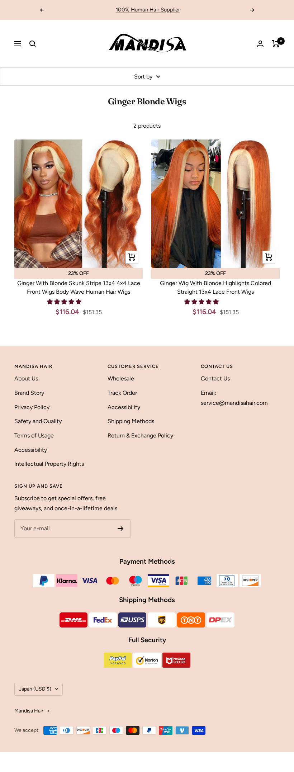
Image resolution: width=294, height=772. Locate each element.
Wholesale (121, 378)
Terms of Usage (34, 435)
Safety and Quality (38, 421)
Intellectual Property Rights (49, 463)
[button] (65, 301)
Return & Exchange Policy (140, 435)
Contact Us (215, 378)
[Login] (260, 44)
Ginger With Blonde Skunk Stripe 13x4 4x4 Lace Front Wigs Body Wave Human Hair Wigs (78, 287)
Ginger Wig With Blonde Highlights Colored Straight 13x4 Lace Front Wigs (215, 287)
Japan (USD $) (35, 689)
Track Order (122, 392)
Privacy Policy (31, 407)
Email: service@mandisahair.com (234, 397)
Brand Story (29, 392)
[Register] (121, 528)
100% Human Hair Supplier (148, 9)
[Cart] (276, 43)
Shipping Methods (131, 421)
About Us (26, 378)
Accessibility (30, 449)
